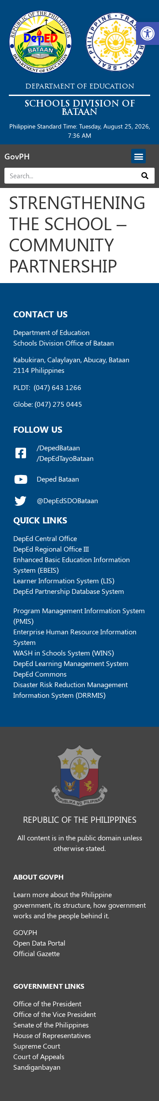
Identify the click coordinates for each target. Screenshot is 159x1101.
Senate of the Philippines (51, 1024)
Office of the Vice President (54, 1014)
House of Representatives (52, 1035)
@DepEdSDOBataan (67, 500)
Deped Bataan (58, 478)
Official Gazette (36, 953)
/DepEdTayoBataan (65, 458)
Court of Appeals (38, 1056)
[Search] (145, 176)
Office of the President (47, 1003)
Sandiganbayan (37, 1067)
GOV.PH (25, 932)
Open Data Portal (39, 942)
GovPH (17, 156)
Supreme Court (36, 1045)
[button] (147, 33)
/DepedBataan (58, 447)
